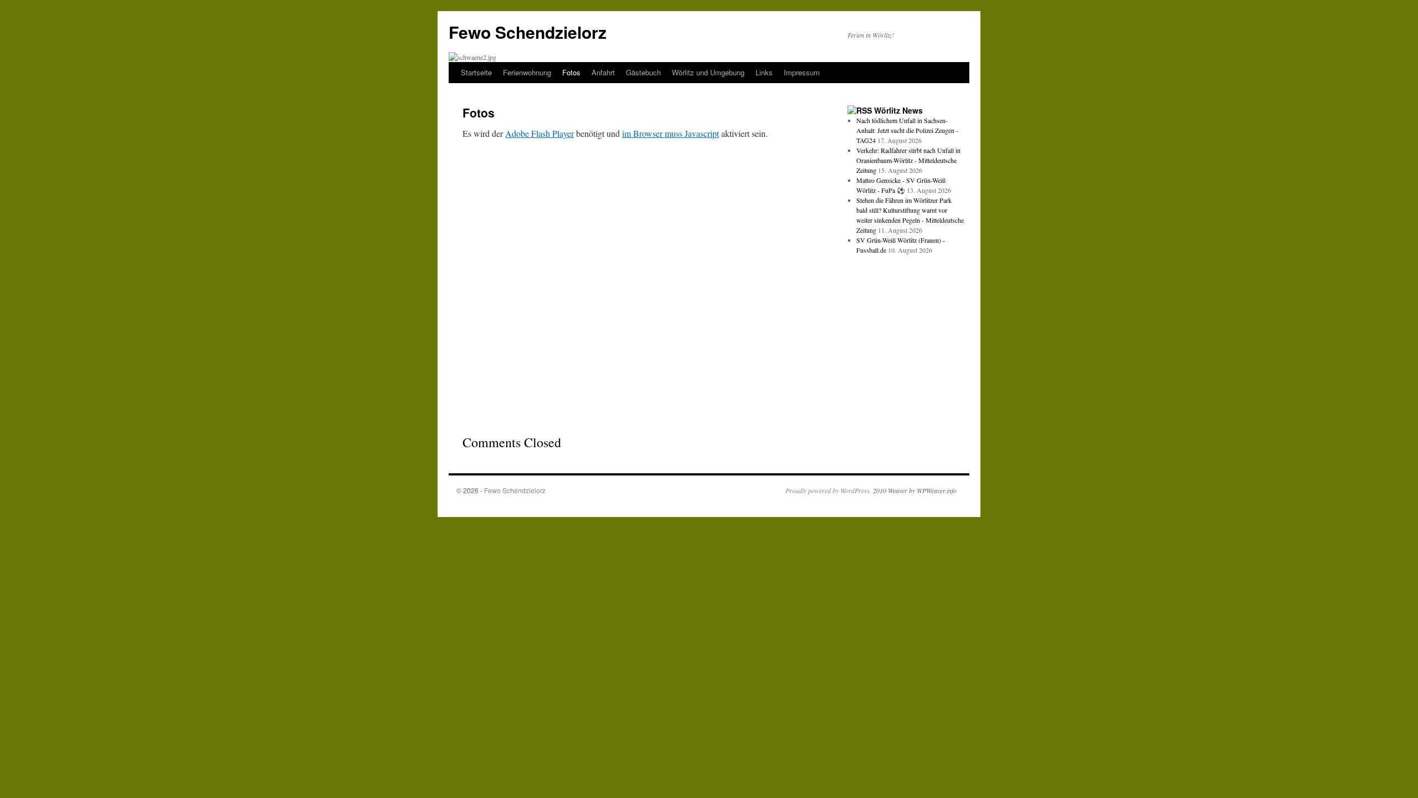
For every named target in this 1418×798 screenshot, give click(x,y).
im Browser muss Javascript (670, 133)
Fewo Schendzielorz (528, 32)
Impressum (802, 72)
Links (764, 72)
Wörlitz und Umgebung (708, 72)
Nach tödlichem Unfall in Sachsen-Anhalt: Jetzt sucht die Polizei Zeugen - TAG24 (907, 130)
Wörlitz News (898, 110)
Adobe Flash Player (539, 133)
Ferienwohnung (527, 72)
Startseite (476, 72)
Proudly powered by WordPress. (828, 490)
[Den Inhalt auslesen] (859, 110)
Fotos (571, 72)
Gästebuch (643, 72)
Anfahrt (603, 72)
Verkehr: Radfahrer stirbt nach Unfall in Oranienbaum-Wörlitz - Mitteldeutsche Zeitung (908, 160)
